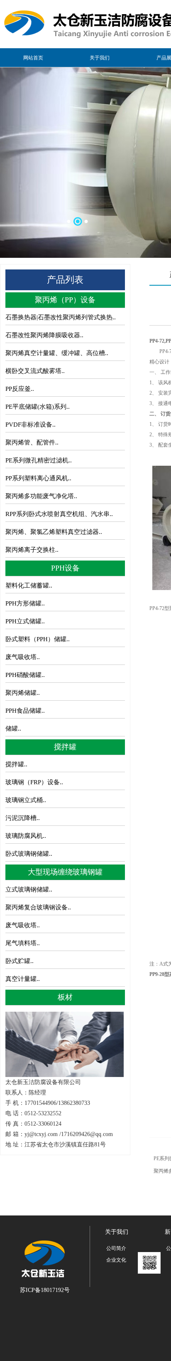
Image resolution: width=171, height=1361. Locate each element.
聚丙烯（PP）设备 (65, 300)
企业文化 (116, 1260)
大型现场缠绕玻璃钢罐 (65, 872)
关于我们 (100, 58)
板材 (65, 997)
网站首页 (33, 58)
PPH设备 (65, 568)
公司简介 (116, 1248)
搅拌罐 (65, 747)
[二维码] (149, 1263)
